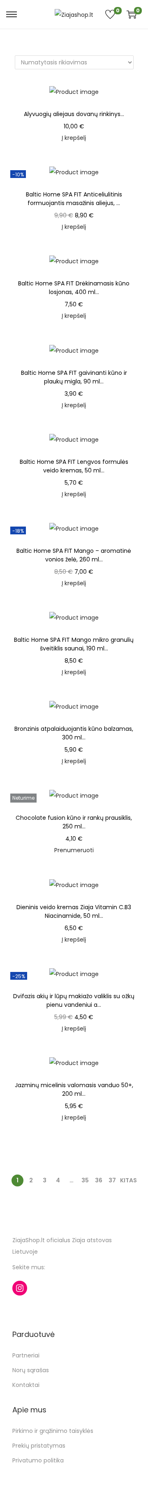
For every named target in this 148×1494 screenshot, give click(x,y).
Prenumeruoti (74, 850)
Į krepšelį (74, 138)
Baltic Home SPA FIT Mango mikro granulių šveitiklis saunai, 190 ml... (74, 644)
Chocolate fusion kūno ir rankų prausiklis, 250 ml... (74, 822)
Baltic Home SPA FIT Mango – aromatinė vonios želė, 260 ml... (73, 555)
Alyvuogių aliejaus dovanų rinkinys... (74, 114)
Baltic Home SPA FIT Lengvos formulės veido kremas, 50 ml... (74, 466)
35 (85, 1180)
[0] (130, 14)
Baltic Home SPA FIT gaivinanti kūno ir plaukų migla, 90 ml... (74, 377)
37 (112, 1180)
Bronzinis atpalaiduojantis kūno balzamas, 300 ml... (73, 733)
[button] (133, 94)
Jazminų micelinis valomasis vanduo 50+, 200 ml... (74, 1089)
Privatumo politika (38, 1460)
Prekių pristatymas (38, 1446)
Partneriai (25, 1355)
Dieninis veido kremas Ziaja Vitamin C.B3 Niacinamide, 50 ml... (73, 911)
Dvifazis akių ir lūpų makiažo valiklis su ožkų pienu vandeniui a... (73, 1000)
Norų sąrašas (30, 1370)
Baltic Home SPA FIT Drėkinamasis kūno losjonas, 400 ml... (74, 287)
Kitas (128, 1180)
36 (98, 1180)
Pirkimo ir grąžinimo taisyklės (52, 1431)
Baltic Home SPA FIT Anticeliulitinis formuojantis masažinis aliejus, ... (74, 198)
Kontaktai (25, 1385)
